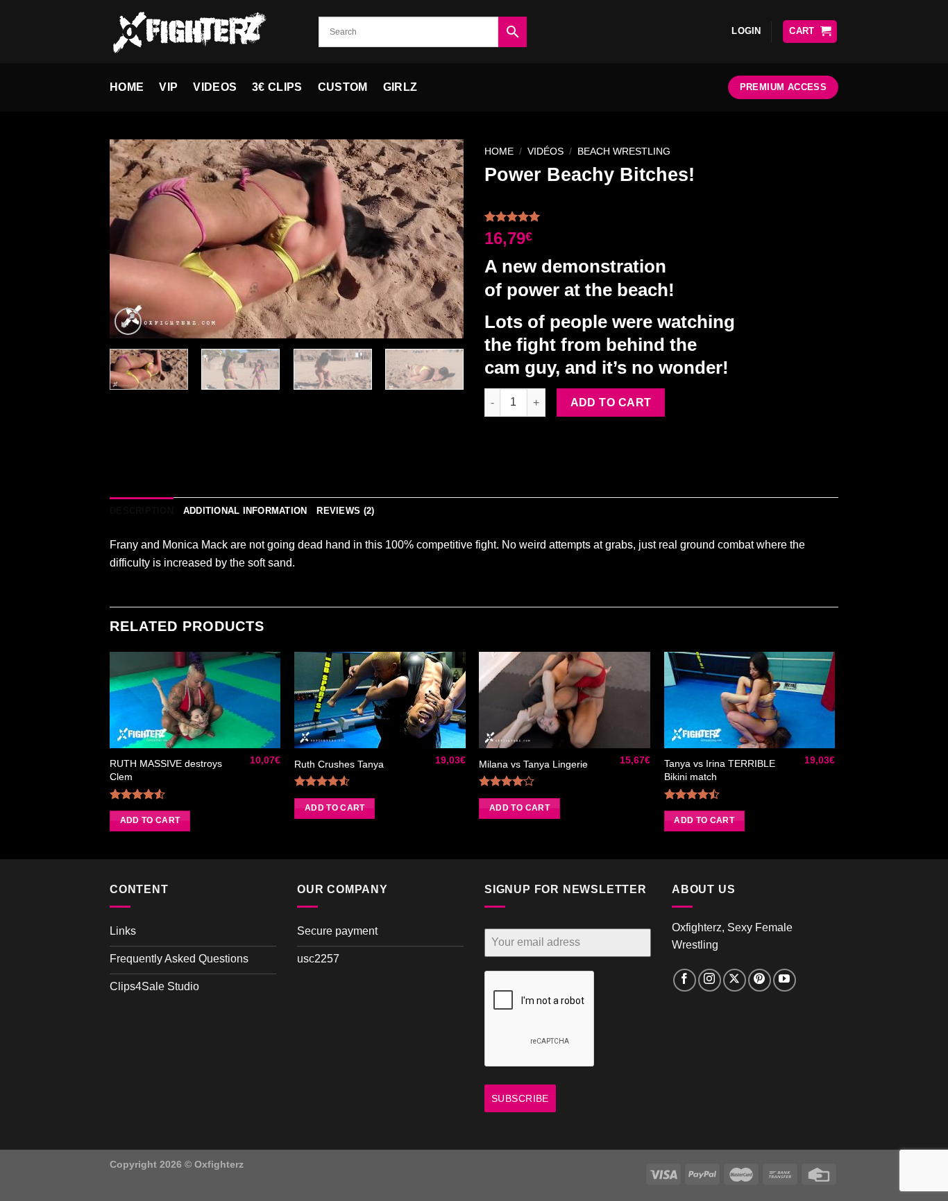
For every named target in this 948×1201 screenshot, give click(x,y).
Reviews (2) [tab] (345, 511)
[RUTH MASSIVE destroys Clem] (195, 700)
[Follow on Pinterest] (759, 980)
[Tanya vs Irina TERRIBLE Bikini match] (750, 700)
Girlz (400, 87)
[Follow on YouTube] (784, 980)
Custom (343, 87)
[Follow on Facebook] (684, 980)
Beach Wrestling (623, 151)
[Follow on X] (734, 980)
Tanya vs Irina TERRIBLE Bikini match (719, 770)
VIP (168, 87)
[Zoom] (128, 321)
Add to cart (611, 402)
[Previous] (133, 239)
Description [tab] (141, 511)
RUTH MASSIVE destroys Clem (166, 770)
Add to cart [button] (150, 820)
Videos (215, 87)
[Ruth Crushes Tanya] (380, 700)
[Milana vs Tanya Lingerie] (564, 700)
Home (127, 87)
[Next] (439, 239)
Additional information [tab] (245, 511)
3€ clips (277, 87)
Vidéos (545, 151)
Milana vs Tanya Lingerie (533, 764)
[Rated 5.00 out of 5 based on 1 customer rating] (661, 216)
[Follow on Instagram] (709, 980)
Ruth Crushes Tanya (339, 764)
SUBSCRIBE (520, 1098)
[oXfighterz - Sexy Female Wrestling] (204, 31)
